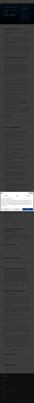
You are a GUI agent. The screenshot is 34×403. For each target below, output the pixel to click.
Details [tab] (17, 195)
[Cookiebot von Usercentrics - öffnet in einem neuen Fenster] (29, 193)
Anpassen (16, 209)
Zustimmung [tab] (6, 195)
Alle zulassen (28, 209)
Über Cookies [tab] (28, 195)
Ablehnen (6, 209)
